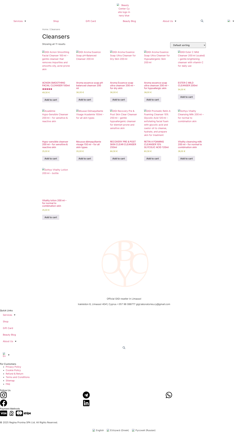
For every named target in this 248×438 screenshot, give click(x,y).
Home (45, 29)
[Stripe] (27, 413)
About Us (168, 21)
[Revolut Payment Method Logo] (11, 413)
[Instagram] (3, 395)
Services (18, 21)
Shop (56, 21)
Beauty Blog (129, 21)
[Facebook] (3, 403)
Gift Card (91, 21)
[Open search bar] (202, 21)
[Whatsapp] (169, 395)
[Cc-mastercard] (19, 413)
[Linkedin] (86, 403)
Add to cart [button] (50, 99)
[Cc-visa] (3, 413)
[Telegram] (86, 395)
